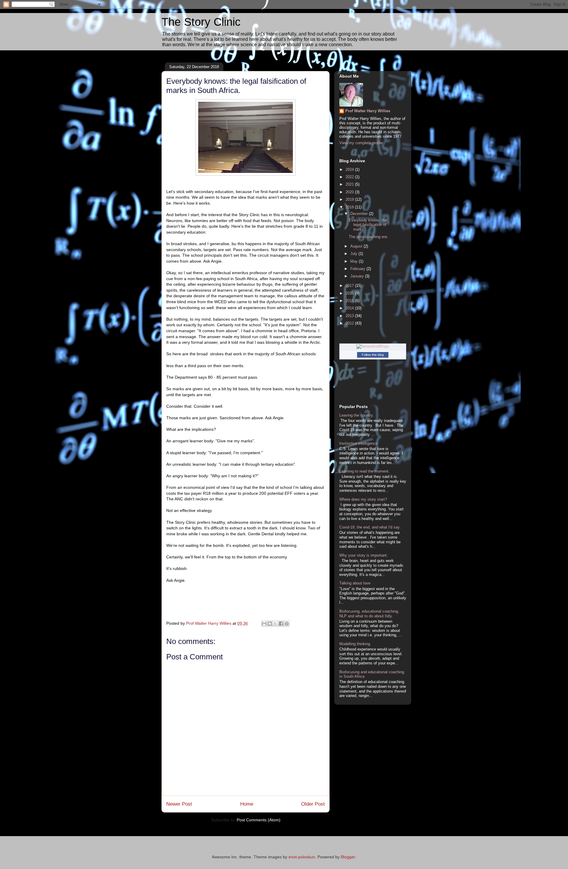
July (354, 253)
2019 (350, 199)
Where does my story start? (363, 499)
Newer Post (179, 804)
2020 (350, 192)
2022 (350, 177)
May (354, 261)
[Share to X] (275, 624)
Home (246, 804)
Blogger (348, 856)
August (357, 246)
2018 (350, 207)
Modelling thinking (354, 644)
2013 (350, 316)
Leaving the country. (356, 415)
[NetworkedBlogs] (372, 346)
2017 (350, 285)
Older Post (313, 804)
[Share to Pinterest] (287, 624)
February (358, 268)
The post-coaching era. (368, 236)
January (357, 276)
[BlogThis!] (270, 624)
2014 (350, 308)
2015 (350, 300)
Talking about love (354, 583)
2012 (350, 323)
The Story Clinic (201, 22)
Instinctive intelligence (358, 443)
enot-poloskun (301, 856)
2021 (350, 184)
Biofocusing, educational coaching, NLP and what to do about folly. (369, 613)
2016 (350, 293)
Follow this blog (373, 354)
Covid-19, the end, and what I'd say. (370, 527)
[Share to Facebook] (281, 624)
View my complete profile (361, 143)
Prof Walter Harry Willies (367, 111)
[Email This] (264, 624)
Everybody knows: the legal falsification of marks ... (368, 225)
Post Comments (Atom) (258, 819)
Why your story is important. (363, 555)
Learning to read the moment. (364, 471)
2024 (350, 169)
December (359, 213)
